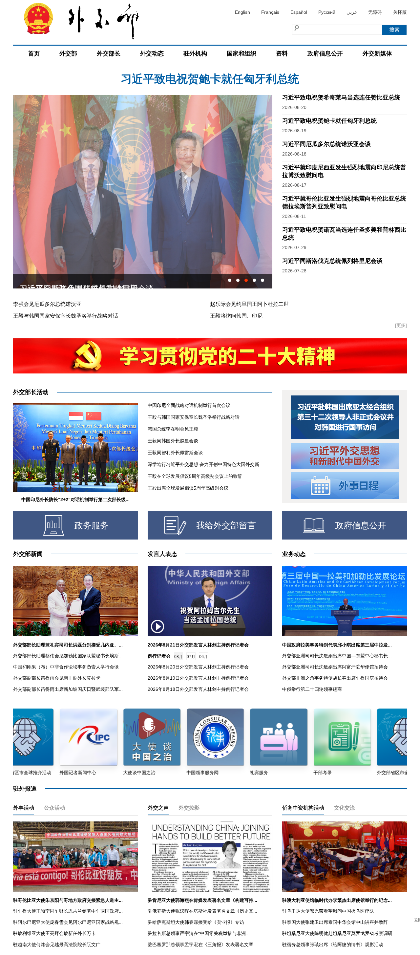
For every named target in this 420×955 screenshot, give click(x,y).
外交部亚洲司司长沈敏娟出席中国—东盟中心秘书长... (337, 655)
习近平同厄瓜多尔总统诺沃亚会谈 (210, 81)
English (242, 12)
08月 (178, 656)
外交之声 (158, 808)
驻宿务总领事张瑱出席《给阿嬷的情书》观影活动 (332, 944)
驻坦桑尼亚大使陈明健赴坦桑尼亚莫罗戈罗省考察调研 (337, 933)
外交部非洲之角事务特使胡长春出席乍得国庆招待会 (335, 678)
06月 (203, 656)
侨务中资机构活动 (303, 808)
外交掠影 (189, 808)
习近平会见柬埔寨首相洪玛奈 (71, 281)
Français (270, 12)
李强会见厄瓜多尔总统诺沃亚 (47, 304)
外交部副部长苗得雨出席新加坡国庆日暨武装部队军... (68, 689)
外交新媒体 (377, 53)
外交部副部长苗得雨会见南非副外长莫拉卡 (56, 678)
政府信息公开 (325, 53)
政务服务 (91, 525)
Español (298, 12)
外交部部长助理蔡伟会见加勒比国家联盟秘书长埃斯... (68, 655)
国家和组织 (241, 53)
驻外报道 (25, 788)
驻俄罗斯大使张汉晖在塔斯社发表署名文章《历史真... (202, 911)
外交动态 (152, 53)
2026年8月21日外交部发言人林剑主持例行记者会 (198, 644)
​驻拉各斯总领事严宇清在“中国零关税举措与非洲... (199, 933)
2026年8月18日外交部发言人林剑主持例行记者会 (198, 689)
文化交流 (344, 808)
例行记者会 (159, 656)
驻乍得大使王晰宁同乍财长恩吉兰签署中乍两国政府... (68, 911)
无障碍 (375, 12)
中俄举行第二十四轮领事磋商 (312, 689)
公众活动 (54, 808)
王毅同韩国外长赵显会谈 (173, 440)
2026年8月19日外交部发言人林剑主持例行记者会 (198, 678)
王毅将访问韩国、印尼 (236, 316)
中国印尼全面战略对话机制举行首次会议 (189, 405)
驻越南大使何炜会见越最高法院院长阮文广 (56, 944)
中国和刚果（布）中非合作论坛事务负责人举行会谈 (66, 666)
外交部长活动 (31, 392)
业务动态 (294, 554)
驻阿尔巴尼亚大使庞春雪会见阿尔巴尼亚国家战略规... (68, 922)
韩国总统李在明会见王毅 (173, 429)
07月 (191, 656)
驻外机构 (195, 53)
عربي (351, 12)
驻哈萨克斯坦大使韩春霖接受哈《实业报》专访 (196, 922)
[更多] (401, 325)
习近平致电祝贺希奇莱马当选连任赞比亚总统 (341, 97)
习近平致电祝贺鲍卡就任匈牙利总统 (329, 120)
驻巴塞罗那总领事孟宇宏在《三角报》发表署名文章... (202, 944)
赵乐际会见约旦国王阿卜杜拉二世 (249, 304)
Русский (326, 12)
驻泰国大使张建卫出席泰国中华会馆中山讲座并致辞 (335, 922)
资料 (282, 53)
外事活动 (23, 808)
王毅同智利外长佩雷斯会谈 (175, 452)
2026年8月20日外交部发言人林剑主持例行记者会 (198, 666)
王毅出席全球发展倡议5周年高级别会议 (188, 488)
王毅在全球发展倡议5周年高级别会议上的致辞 (195, 476)
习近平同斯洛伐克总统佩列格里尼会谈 (332, 261)
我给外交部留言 (226, 525)
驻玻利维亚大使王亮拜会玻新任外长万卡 (54, 933)
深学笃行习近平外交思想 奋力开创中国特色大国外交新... (205, 464)
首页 (34, 53)
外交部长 (108, 53)
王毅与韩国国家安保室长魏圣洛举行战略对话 (65, 316)
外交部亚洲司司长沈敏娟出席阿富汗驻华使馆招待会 (335, 666)
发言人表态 (162, 554)
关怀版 (400, 12)
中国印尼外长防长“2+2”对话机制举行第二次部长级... (75, 499)
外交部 (68, 53)
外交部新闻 (28, 554)
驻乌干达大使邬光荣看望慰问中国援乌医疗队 (328, 911)
